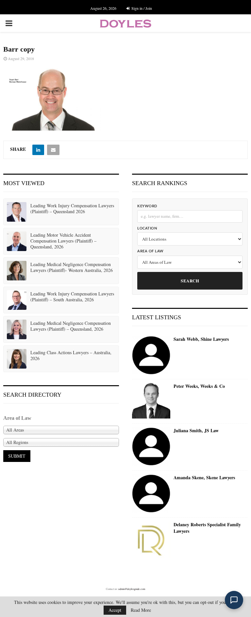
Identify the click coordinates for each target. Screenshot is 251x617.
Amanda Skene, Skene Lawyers (204, 477)
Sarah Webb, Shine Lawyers (201, 339)
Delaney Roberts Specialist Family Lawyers (207, 527)
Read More (141, 610)
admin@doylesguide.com (131, 589)
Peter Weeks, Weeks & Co (199, 386)
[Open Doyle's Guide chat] (234, 600)
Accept (115, 610)
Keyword (147, 206)
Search (190, 280)
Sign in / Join (141, 8)
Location (147, 228)
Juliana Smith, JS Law (196, 430)
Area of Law (150, 251)
